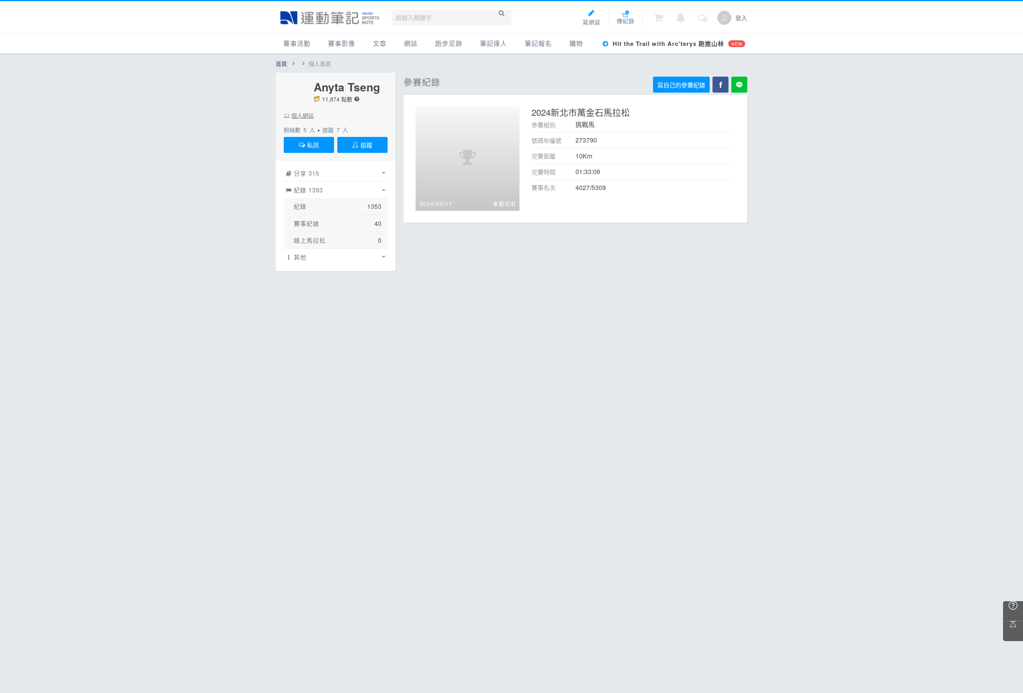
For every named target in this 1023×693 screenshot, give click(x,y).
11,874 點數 (337, 99)
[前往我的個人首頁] (724, 18)
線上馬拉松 (310, 240)
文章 (379, 43)
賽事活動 (296, 43)
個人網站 (302, 115)
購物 (576, 43)
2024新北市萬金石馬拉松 (580, 112)
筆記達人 (493, 43)
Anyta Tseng (347, 87)
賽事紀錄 (306, 223)
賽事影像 (341, 43)
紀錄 (300, 206)
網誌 (411, 43)
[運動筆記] (330, 18)
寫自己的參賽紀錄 (681, 85)
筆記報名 (538, 43)
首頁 (281, 63)
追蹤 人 (335, 130)
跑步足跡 (448, 43)
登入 (741, 17)
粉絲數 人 (299, 130)
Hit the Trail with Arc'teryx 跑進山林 (676, 43)
